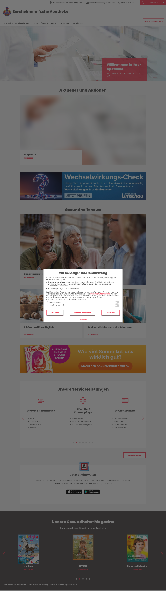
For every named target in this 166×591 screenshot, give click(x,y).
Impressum (83, 319)
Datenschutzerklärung (100, 294)
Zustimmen (110, 313)
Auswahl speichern (82, 313)
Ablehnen (54, 313)
